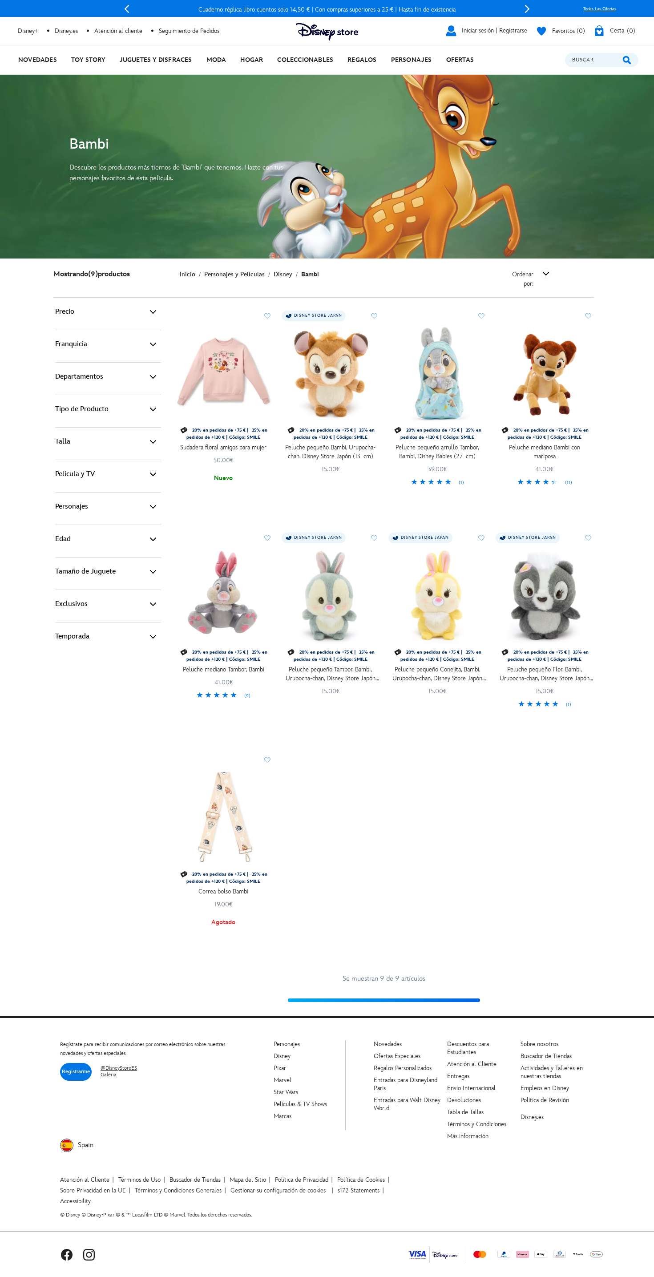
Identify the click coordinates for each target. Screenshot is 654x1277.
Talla (62, 441)
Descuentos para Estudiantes (468, 1048)
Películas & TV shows (300, 1104)
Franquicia (71, 344)
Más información (467, 1136)
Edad (63, 539)
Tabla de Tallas (465, 1112)
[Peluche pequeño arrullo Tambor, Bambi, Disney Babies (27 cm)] (437, 373)
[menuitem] (37, 59)
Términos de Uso (139, 1180)
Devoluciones (464, 1100)
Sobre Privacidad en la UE (93, 1190)
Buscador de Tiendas (546, 1056)
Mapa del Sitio (248, 1180)
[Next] (527, 8)
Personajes (71, 506)
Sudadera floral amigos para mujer (223, 447)
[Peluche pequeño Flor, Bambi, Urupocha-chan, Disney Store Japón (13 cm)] (545, 595)
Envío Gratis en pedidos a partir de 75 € (327, 9)
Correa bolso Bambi (223, 891)
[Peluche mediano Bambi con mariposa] (545, 373)
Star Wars (286, 1092)
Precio (64, 311)
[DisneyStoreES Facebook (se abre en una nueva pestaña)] (67, 1254)
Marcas (282, 1116)
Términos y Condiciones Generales (178, 1190)
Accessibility (75, 1201)
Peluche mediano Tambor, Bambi (223, 669)
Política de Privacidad (301, 1180)
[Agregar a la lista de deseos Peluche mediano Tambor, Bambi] (267, 538)
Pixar (280, 1068)
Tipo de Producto (82, 409)
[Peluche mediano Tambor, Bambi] (223, 595)
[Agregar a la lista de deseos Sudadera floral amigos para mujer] (267, 316)
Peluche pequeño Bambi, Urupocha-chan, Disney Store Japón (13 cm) (330, 452)
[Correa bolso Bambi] (223, 817)
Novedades (388, 1044)
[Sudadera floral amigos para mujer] (223, 373)
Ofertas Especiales (397, 1056)
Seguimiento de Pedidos (189, 31)
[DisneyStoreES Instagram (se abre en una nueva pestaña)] (89, 1254)
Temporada (72, 636)
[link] (437, 483)
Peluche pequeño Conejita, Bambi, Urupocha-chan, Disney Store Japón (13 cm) (437, 674)
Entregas (458, 1076)
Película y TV (75, 474)
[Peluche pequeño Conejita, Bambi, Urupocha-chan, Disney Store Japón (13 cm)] (437, 595)
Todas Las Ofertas (599, 9)
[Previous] (126, 8)
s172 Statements (358, 1190)
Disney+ (28, 31)
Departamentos (79, 376)
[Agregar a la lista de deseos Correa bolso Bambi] (267, 760)
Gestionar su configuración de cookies (278, 1190)
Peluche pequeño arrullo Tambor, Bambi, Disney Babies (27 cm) (437, 452)
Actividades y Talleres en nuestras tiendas (552, 1072)
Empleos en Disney (545, 1088)
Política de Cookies (361, 1180)
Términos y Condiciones (476, 1124)
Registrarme (76, 1071)
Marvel (282, 1080)
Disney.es (66, 31)
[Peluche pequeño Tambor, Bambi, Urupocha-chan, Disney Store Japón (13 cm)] (331, 595)
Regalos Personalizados (403, 1068)
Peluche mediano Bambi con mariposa (544, 452)
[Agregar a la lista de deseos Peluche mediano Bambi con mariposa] (588, 316)
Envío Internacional (471, 1088)
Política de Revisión (545, 1100)
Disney (282, 1056)
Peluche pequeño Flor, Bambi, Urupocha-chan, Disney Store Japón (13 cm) (544, 674)
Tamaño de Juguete (85, 571)
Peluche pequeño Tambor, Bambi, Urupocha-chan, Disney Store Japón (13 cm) (330, 674)
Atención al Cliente (472, 1064)
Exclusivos (71, 604)
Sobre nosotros (539, 1044)
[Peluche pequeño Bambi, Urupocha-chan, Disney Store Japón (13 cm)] (331, 373)
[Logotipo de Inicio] (327, 31)
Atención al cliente (118, 31)
